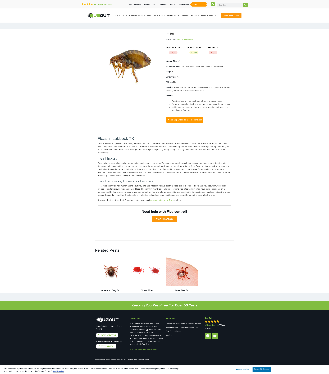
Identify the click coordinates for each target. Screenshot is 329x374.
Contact (173, 4)
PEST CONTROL (153, 15)
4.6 (95, 4)
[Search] (245, 5)
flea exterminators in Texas (162, 200)
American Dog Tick (111, 290)
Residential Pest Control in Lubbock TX (181, 327)
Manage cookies (242, 369)
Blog (155, 4)
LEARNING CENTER (189, 15)
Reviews (147, 4)
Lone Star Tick (182, 290)
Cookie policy (58, 371)
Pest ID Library (135, 4)
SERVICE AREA (207, 15)
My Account (184, 4)
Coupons (163, 4)
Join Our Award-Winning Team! (143, 349)
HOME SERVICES (136, 15)
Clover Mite (147, 290)
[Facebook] (213, 4)
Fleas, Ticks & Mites (184, 39)
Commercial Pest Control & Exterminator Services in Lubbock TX (184, 323)
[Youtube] (215, 336)
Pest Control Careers (174, 331)
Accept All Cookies (261, 369)
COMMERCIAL (170, 15)
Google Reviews (104, 4)
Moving (169, 335)
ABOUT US (119, 15)
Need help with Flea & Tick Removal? (185, 119)
